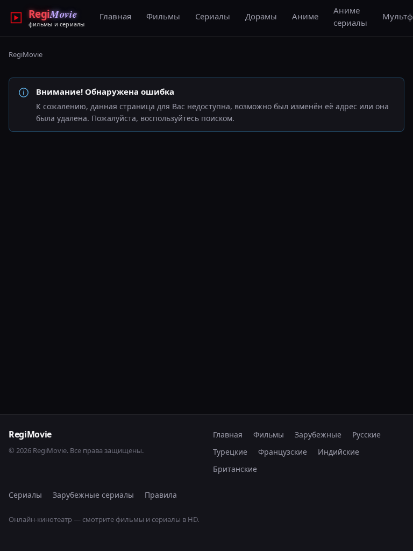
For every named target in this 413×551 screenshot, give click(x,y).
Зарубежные (318, 434)
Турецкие (230, 452)
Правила (161, 495)
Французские (282, 452)
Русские (366, 434)
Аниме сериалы (350, 16)
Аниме (305, 16)
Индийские (338, 452)
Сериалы (212, 16)
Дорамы (261, 16)
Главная (115, 16)
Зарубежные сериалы (93, 495)
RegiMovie (25, 54)
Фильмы (163, 16)
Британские (235, 469)
